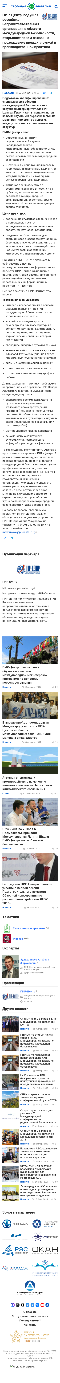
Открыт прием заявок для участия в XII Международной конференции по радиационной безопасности (38, 1116)
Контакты (30, 1324)
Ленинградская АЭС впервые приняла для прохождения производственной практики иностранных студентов (38, 1191)
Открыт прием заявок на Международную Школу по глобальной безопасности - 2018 (37, 1135)
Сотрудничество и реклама (30, 1316)
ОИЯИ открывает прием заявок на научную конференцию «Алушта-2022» (38, 1097)
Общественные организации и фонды (39, 996)
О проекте (29, 1311)
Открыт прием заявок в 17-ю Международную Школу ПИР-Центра (38, 1021)
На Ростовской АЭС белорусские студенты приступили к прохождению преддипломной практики (37, 1079)
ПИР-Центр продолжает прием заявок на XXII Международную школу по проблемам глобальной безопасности (37, 1060)
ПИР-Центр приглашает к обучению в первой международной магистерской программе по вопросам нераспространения (25, 675)
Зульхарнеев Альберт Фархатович (34, 961)
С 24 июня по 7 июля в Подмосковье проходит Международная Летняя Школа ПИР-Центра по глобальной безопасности (25, 836)
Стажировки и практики (29, 928)
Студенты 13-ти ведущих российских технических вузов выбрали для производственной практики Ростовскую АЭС (38, 1171)
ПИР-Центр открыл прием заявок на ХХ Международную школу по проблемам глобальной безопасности (37, 1040)
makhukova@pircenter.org (18, 532)
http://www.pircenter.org (17, 588)
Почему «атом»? (30, 1320)
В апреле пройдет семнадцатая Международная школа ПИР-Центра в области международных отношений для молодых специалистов (26, 730)
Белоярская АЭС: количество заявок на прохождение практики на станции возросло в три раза (38, 1153)
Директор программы (35, 973)
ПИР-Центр (29, 967)
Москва (18, 938)
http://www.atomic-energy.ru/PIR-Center (27, 593)
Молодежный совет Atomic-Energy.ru (40, 968)
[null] (44, 93)
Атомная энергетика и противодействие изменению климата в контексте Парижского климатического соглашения (27, 783)
